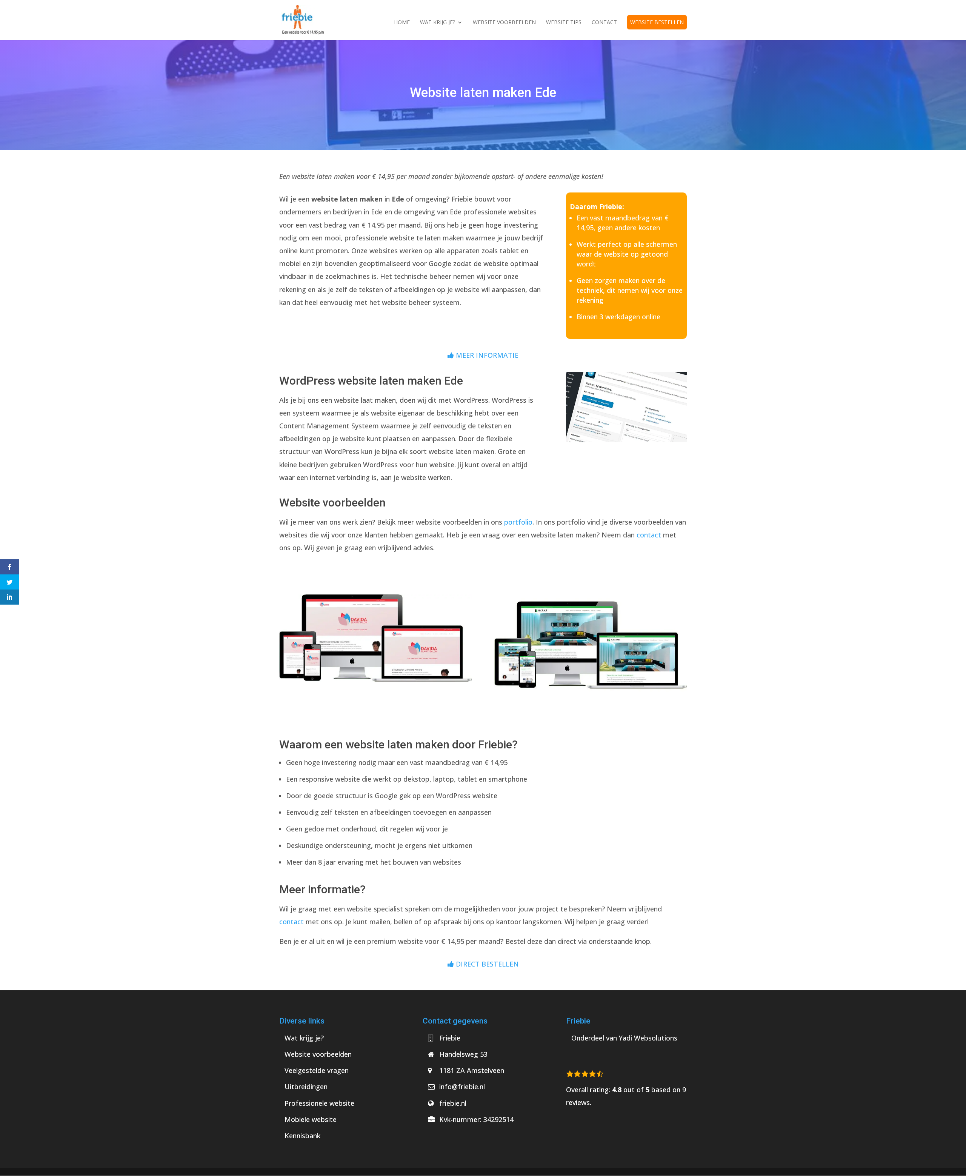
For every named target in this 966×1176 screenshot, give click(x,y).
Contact (604, 23)
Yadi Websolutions (648, 1037)
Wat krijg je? (437, 23)
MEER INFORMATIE (486, 355)
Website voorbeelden (504, 23)
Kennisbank (302, 1135)
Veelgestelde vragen (317, 1070)
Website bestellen (657, 22)
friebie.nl (452, 1103)
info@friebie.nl (462, 1086)
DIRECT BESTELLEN (486, 963)
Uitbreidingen (306, 1086)
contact (649, 534)
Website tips (563, 23)
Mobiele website (311, 1119)
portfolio (518, 521)
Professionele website (319, 1103)
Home (402, 23)
